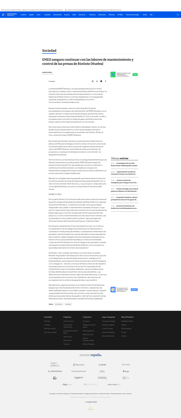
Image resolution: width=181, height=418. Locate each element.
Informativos (58, 304)
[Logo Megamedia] (91, 402)
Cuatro (123, 332)
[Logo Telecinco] (78, 364)
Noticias (47, 321)
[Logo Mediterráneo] (114, 384)
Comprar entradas (108, 321)
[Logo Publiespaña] (90, 384)
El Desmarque (126, 328)
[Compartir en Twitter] (97, 81)
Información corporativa (63, 393)
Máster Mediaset (89, 344)
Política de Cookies (104, 393)
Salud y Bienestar (108, 336)
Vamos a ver (67, 337)
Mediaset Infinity (127, 321)
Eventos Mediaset (108, 332)
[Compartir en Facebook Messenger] (101, 81)
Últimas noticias (50, 328)
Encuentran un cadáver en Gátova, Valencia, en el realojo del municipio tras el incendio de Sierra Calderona (33, 10)
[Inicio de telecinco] (3, 15)
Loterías (47, 325)
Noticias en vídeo (50, 332)
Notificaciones (88, 334)
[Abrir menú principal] (178, 15)
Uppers (124, 325)
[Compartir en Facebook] (105, 81)
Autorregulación (88, 331)
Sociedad (49, 51)
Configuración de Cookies (91, 393)
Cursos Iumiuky (107, 328)
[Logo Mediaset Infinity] (55, 364)
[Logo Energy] (126, 371)
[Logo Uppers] (79, 378)
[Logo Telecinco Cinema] (102, 378)
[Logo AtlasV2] (66, 384)
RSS (124, 393)
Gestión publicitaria (116, 393)
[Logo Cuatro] (102, 364)
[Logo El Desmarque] (55, 371)
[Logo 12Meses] (126, 378)
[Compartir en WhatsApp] (92, 81)
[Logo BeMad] (55, 378)
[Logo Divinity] (126, 364)
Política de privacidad (76, 393)
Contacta (86, 321)
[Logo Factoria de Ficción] (79, 371)
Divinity (124, 336)
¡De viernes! (67, 340)
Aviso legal (52, 393)
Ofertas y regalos (108, 325)
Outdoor (66, 344)
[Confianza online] (90, 411)
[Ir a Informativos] (11, 14)
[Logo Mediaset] (90, 356)
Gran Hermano (68, 321)
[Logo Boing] (102, 371)
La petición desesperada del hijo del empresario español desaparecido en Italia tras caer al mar (94, 10)
